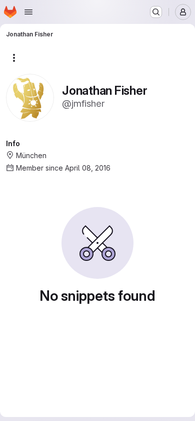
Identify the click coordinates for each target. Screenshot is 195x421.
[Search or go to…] (156, 12)
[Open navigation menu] (28, 12)
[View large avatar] (30, 97)
